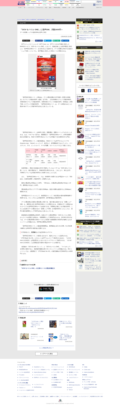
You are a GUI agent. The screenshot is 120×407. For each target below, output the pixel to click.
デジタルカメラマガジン (25, 385)
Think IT (21, 367)
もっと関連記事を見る (45, 348)
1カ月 (99, 22)
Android (64, 7)
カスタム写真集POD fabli (90, 384)
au (24, 7)
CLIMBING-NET (57, 382)
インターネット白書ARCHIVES (26, 390)
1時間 (79, 22)
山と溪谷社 (54, 377)
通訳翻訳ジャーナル (73, 372)
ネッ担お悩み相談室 (24, 380)
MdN (68, 380)
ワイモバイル (39, 7)
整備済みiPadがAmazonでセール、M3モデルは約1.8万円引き (93, 172)
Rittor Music (55, 364)
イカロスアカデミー (73, 377)
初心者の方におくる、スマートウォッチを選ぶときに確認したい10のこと (93, 260)
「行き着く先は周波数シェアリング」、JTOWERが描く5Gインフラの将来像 (93, 100)
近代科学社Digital (57, 387)
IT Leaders (21, 375)
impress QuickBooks (89, 372)
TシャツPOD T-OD (58, 372)
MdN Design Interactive (74, 385)
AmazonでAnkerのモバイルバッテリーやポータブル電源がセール (93, 194)
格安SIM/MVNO (80, 7)
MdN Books (71, 382)
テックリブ (69, 387)
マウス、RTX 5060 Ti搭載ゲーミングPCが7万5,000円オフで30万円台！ (93, 77)
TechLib (71, 389)
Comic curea (87, 369)
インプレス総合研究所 (24, 372)
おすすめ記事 (84, 249)
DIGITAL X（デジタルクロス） (41, 377)
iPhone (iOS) (57, 7)
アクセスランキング (86, 20)
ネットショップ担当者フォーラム (42, 369)
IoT (73, 7)
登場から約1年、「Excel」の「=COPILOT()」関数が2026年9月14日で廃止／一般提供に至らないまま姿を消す (90, 228)
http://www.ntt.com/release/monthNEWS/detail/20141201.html (38, 308)
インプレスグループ (83, 396)
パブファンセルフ (88, 377)
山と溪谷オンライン (58, 379)
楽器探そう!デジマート (58, 369)
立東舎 (55, 375)
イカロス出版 (70, 364)
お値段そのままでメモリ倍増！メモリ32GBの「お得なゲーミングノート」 (93, 65)
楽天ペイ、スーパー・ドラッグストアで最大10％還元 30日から (93, 116)
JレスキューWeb (73, 375)
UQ (46, 7)
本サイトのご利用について (23, 396)
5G (69, 7)
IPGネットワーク (86, 379)
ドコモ (19, 7)
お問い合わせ (35, 396)
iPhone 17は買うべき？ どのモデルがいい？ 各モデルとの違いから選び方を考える (93, 267)
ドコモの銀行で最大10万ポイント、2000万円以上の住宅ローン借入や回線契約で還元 (93, 183)
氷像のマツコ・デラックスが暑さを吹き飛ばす (65, 323)
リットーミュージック (58, 367)
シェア (40, 40)
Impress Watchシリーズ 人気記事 (89, 221)
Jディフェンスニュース (74, 369)
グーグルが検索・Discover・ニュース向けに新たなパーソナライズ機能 (93, 152)
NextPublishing (37, 387)
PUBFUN (84, 375)
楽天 (50, 7)
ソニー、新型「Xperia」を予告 (86, 25)
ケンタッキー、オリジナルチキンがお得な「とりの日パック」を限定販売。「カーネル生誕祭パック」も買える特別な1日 (90, 236)
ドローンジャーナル (24, 377)
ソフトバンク (31, 7)
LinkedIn (66, 40)
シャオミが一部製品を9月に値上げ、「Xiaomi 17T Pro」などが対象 (93, 136)
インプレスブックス (39, 384)
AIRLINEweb (72, 367)
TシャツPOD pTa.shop (90, 382)
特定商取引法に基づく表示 (96, 396)
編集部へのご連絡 (54, 396)
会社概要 (75, 396)
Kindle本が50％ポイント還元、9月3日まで (89, 35)
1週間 (92, 22)
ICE (83, 364)
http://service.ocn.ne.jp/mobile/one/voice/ (31, 312)
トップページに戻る (46, 353)
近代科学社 (54, 385)
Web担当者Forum (23, 369)
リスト (32, 40)
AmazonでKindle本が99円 (92, 125)
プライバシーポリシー (65, 396)
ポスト (27, 40)
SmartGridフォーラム (39, 367)
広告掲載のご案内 (44, 396)
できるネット (22, 387)
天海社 (85, 367)
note (58, 40)
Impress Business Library (40, 372)
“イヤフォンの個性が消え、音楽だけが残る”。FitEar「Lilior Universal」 (92, 71)
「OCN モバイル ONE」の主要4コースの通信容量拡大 (37, 268)
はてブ (48, 40)
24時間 (86, 22)
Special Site (83, 47)
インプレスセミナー (39, 375)
